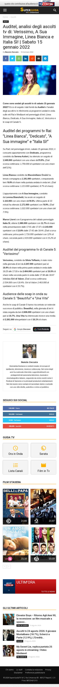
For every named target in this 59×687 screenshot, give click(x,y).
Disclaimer (18, 672)
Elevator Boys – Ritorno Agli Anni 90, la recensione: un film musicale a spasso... (36, 618)
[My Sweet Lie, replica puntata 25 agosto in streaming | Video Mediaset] (8, 650)
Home (5, 17)
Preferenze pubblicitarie (35, 672)
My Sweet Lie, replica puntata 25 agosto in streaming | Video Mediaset (34, 650)
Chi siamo (10, 669)
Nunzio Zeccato (11, 52)
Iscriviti (50, 426)
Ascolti (13, 17)
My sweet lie (21, 657)
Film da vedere (22, 625)
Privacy (48, 669)
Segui (51, 414)
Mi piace (50, 408)
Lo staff (19, 669)
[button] (55, 10)
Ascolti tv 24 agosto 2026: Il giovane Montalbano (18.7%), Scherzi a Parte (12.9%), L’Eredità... (36, 634)
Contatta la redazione (34, 669)
